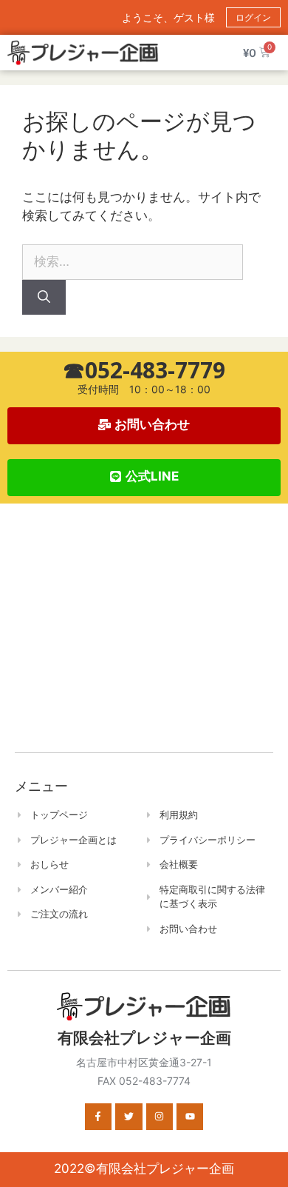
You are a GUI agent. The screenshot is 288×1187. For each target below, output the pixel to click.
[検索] (44, 297)
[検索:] (132, 261)
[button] (144, 477)
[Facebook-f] (98, 1116)
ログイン (253, 17)
